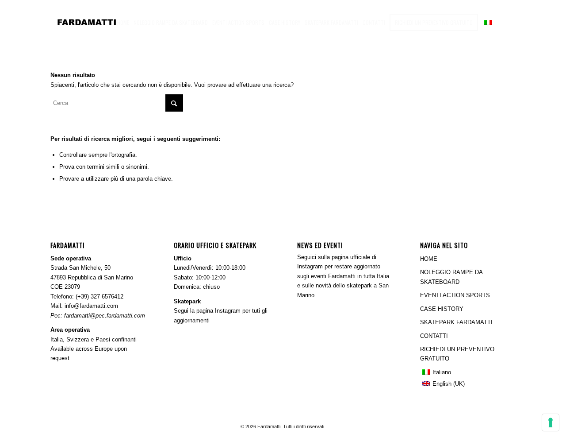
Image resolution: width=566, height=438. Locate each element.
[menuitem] (123, 22)
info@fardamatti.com (91, 305)
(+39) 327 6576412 (99, 296)
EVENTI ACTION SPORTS (455, 295)
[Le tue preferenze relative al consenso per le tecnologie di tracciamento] (550, 422)
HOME (428, 259)
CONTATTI (434, 336)
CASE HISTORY (441, 309)
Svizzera (77, 339)
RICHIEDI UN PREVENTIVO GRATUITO (457, 354)
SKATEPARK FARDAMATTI (456, 322)
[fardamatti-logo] (97, 22)
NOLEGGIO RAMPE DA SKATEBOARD (451, 277)
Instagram (228, 310)
